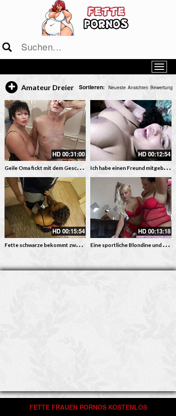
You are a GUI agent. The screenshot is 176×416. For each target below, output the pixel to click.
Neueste (117, 87)
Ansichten (138, 87)
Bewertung (161, 87)
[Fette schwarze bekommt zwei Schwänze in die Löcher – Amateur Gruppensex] (45, 207)
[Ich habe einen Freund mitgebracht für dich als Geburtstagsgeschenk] (130, 130)
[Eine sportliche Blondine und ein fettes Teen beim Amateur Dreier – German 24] (130, 207)
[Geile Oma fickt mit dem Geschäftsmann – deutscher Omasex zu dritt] (45, 130)
